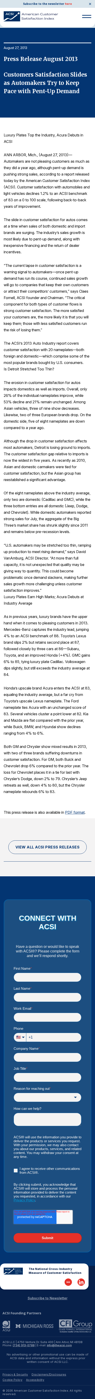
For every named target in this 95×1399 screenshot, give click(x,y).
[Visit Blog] (68, 1282)
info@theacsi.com (59, 1345)
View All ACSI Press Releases (47, 847)
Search (84, 27)
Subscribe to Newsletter (48, 1298)
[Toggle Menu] (86, 16)
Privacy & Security (15, 1374)
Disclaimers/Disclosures (49, 1374)
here (68, 4)
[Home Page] (13, 1271)
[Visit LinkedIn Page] (81, 1282)
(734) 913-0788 (24, 1345)
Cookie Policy (12, 1380)
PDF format (75, 812)
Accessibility (35, 1380)
